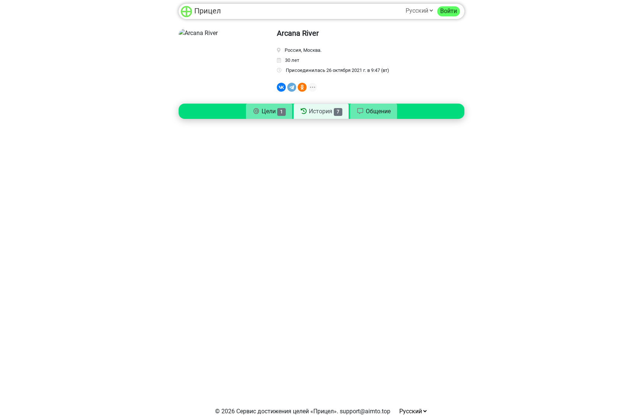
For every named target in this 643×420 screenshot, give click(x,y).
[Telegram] (291, 87)
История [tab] (323, 111)
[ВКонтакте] (281, 87)
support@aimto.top (365, 411)
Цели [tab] (271, 111)
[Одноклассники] (302, 87)
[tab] (373, 111)
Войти (448, 11)
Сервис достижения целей (272, 411)
